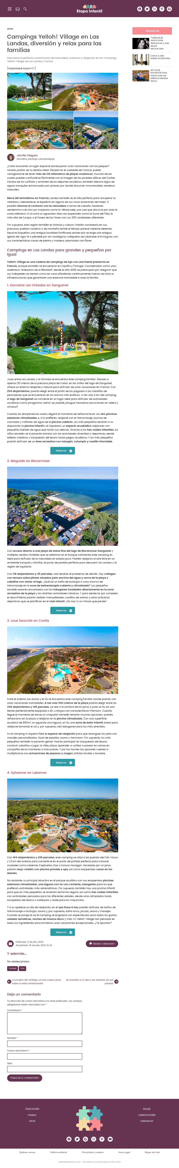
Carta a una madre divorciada (160, 57)
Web (9, 1063)
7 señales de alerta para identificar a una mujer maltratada (160, 43)
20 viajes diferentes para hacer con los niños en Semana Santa (159, 75)
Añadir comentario (104, 944)
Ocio (10, 29)
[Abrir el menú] (10, 8)
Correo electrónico (18, 1051)
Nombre (12, 1038)
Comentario (14, 1010)
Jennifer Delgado (27, 155)
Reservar (61, 451)
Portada (12, 968)
